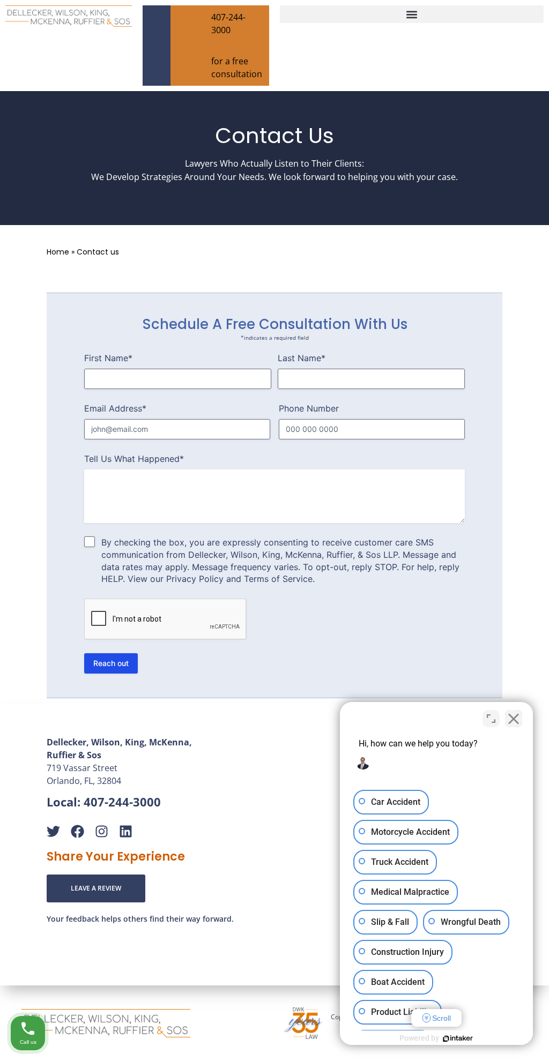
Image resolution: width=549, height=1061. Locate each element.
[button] (412, 14)
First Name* (108, 358)
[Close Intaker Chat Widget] (513, 718)
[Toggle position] (491, 718)
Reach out (111, 663)
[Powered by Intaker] (458, 1038)
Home (58, 251)
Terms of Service (278, 578)
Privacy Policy (195, 578)
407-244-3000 (122, 802)
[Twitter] (53, 831)
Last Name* (301, 358)
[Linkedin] (125, 831)
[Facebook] (77, 831)
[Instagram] (101, 831)
